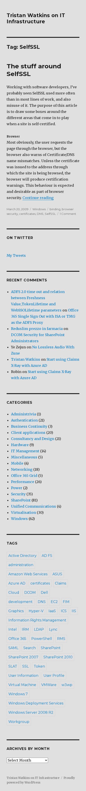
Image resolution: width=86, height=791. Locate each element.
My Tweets (16, 255)
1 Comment (68, 213)
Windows (39, 209)
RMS (61, 639)
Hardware (20, 445)
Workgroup (18, 722)
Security (18, 494)
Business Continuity (29, 426)
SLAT (12, 666)
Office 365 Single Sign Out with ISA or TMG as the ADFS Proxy (45, 316)
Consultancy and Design (32, 438)
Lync (53, 629)
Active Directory (22, 556)
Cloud (13, 592)
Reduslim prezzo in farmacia (37, 328)
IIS (74, 611)
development (20, 602)
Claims (60, 583)
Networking (21, 469)
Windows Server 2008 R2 (30, 712)
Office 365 (17, 639)
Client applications (28, 432)
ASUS (57, 574)
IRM (25, 629)
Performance (22, 482)
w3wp (67, 685)
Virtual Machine (22, 685)
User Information (23, 675)
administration (20, 565)
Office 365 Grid (24, 475)
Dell (44, 592)
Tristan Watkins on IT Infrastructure (36, 18)
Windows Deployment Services (35, 703)
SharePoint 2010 (58, 657)
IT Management (25, 451)
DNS (40, 213)
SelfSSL (50, 213)
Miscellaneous (24, 457)
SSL (25, 666)
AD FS (47, 556)
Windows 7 (18, 694)
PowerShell (41, 639)
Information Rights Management (37, 620)
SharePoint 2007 (23, 657)
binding (55, 209)
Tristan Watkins (25, 359)
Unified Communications (33, 506)
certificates (27, 213)
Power (16, 488)
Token (39, 666)
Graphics (16, 611)
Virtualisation (23, 512)
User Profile (53, 675)
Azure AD (16, 583)
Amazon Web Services (27, 574)
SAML (13, 648)
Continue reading (38, 197)
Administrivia (23, 414)
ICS (64, 611)
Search (29, 648)
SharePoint (21, 500)
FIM (66, 602)
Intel (12, 629)
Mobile (17, 463)
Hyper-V (36, 611)
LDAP (39, 629)
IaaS (52, 611)
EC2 (54, 602)
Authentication (24, 420)
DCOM (30, 592)
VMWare (48, 685)
